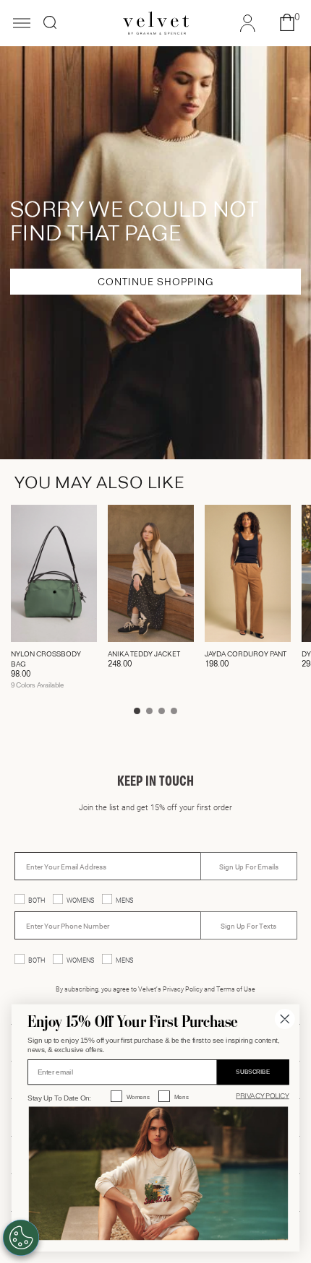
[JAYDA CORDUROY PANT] (248, 573)
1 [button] (137, 711)
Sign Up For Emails (248, 866)
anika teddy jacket (144, 654)
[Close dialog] (285, 1019)
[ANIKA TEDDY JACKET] (151, 573)
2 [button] (149, 711)
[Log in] (247, 26)
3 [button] (161, 711)
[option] (48, 601)
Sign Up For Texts (248, 926)
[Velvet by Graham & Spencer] (156, 23)
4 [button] (174, 711)
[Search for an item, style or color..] (49, 22)
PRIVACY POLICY (262, 1096)
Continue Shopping (156, 282)
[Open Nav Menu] (22, 24)
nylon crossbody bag (46, 659)
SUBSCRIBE (253, 1072)
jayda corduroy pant (245, 654)
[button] (287, 23)
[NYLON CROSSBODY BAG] (54, 573)
